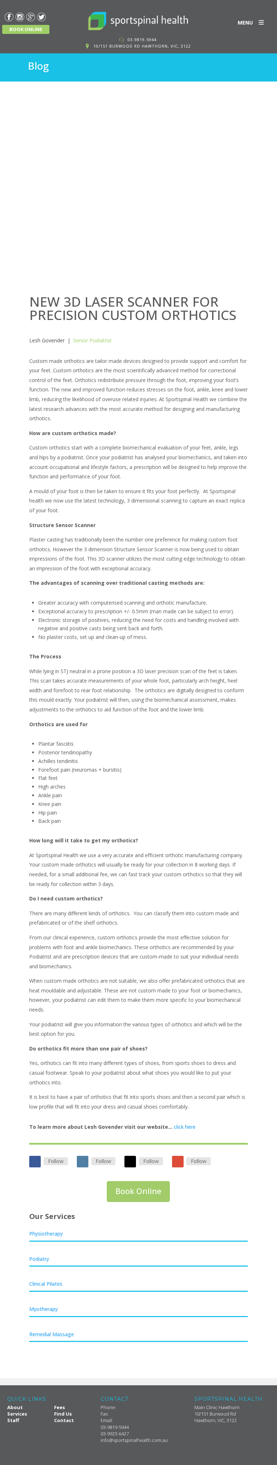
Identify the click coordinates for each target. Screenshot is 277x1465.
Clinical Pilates (45, 1283)
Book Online (138, 1190)
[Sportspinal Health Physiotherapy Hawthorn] (138, 21)
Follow (55, 1161)
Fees (59, 1407)
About (15, 1407)
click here (184, 1126)
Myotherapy (43, 1309)
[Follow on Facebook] (35, 1161)
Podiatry (39, 1258)
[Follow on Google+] (178, 1161)
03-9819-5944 (142, 39)
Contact (64, 1420)
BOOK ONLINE (25, 29)
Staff (13, 1420)
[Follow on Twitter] (130, 1161)
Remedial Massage (51, 1334)
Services (17, 1414)
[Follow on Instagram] (82, 1161)
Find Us (63, 1414)
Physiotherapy (46, 1233)
